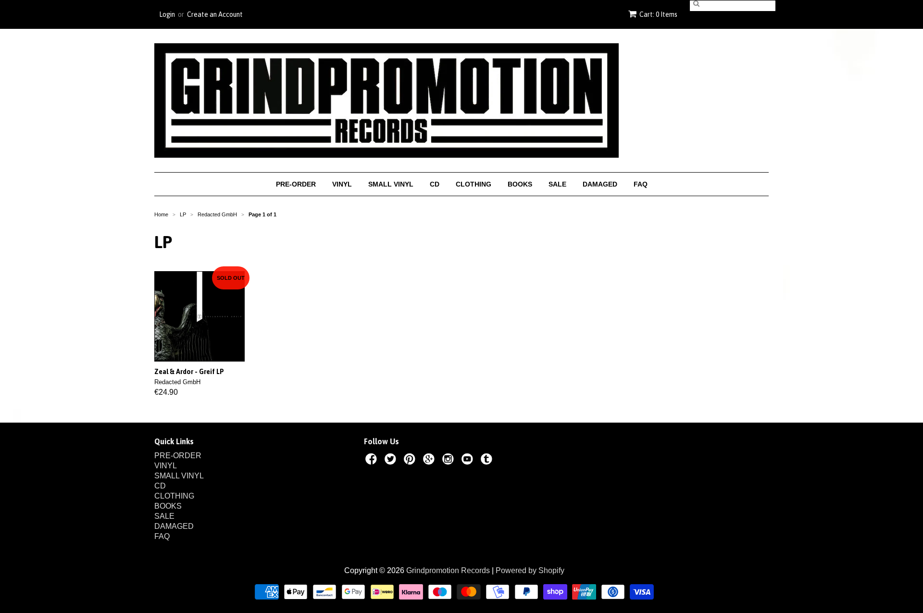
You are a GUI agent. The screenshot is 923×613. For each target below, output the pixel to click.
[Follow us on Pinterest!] (411, 460)
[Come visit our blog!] (488, 460)
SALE (557, 184)
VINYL (342, 184)
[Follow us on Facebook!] (372, 460)
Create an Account (215, 14)
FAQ (641, 184)
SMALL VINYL (390, 184)
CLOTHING (473, 184)
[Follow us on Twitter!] (392, 460)
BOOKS (520, 184)
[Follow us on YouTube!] (469, 460)
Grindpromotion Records (448, 570)
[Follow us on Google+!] (430, 460)
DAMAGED (600, 184)
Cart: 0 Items (658, 14)
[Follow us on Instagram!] (449, 460)
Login (167, 14)
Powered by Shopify (530, 570)
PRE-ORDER (296, 184)
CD (434, 184)
